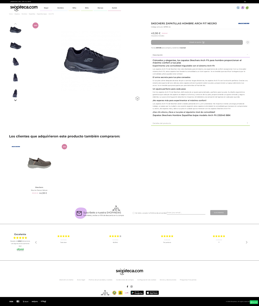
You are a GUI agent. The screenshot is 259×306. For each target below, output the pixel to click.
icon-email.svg (245, 2)
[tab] (200, 54)
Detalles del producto (162, 123)
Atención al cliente (66, 280)
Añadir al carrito (195, 42)
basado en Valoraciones (20, 241)
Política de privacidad (158, 213)
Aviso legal (81, 280)
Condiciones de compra (125, 280)
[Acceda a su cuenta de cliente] (242, 8)
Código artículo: (157, 27)
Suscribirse (219, 213)
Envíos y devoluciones (168, 280)
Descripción (158, 55)
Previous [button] (36, 242)
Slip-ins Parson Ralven (39, 190)
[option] (63, 242)
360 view (138, 98)
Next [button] (247, 242)
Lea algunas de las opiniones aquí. (20, 245)
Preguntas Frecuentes (188, 280)
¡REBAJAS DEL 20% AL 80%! (20, 2)
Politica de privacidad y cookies (100, 280)
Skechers (39, 187)
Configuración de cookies (146, 280)
